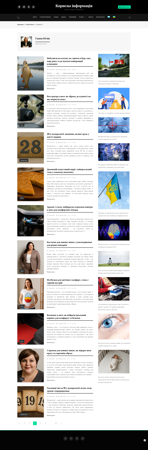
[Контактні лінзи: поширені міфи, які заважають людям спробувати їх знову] (113, 327)
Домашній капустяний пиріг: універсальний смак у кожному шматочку (69, 171)
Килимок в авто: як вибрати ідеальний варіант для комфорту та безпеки (66, 316)
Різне (81, 17)
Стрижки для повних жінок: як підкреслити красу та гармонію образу (69, 352)
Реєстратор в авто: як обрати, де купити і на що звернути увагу (69, 98)
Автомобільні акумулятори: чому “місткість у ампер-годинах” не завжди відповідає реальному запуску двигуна (113, 307)
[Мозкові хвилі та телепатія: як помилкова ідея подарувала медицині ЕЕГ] (113, 230)
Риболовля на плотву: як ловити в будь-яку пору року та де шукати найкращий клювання (69, 61)
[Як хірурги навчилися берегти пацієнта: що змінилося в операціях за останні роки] (113, 152)
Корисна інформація (74, 5)
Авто (35, 17)
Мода (63, 17)
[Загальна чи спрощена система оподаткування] (113, 99)
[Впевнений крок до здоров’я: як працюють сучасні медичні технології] (113, 125)
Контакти (100, 17)
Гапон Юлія (52, 69)
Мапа (91, 17)
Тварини (72, 17)
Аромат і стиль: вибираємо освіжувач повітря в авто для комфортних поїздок (70, 208)
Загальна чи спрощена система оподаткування (114, 113)
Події (56, 17)
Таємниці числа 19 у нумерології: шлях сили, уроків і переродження (69, 389)
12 (56, 423)
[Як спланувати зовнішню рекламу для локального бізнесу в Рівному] (113, 66)
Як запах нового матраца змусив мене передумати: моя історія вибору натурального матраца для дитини (113, 379)
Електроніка (45, 17)
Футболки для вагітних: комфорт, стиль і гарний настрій (67, 281)
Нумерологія (24, 160)
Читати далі (50, 88)
